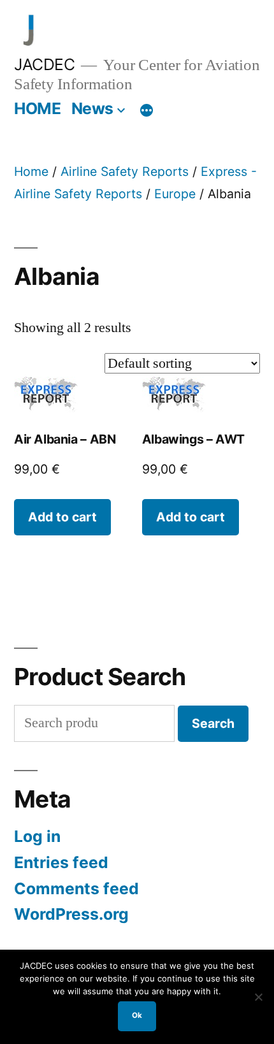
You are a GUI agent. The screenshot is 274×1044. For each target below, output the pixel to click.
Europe (175, 193)
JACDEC (44, 64)
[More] (146, 111)
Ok (137, 1015)
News (92, 108)
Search (213, 723)
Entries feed (61, 862)
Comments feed (76, 888)
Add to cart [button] (62, 517)
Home (31, 171)
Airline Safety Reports (125, 171)
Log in (37, 836)
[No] (258, 996)
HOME (37, 108)
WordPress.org (71, 914)
